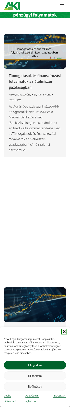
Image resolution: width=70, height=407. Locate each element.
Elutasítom (35, 375)
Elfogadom (35, 365)
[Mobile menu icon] (62, 6)
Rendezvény (23, 94)
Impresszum (59, 395)
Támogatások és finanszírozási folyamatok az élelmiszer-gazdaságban (35, 81)
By (42, 94)
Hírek (12, 94)
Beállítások (35, 386)
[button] (64, 331)
